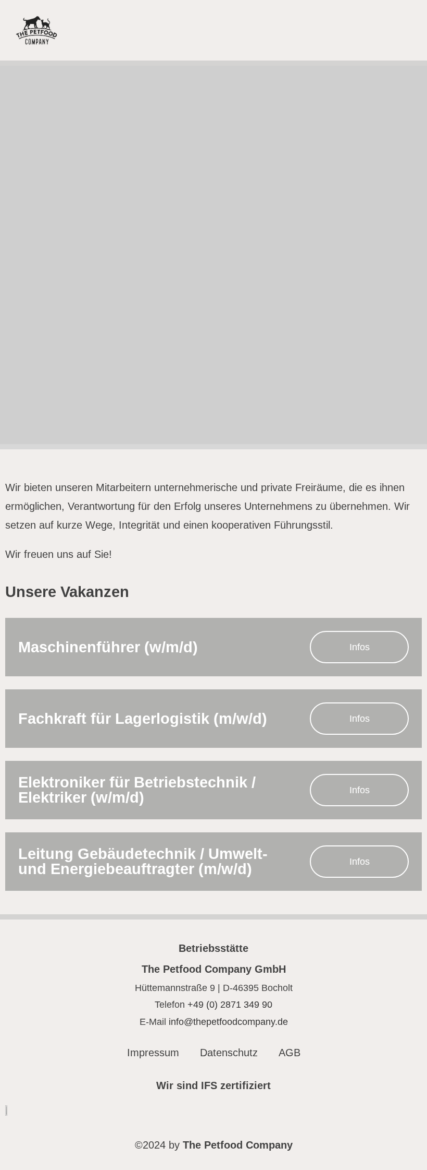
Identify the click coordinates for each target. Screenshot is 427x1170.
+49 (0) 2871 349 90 (229, 1004)
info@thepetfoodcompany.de (228, 1022)
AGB (289, 1052)
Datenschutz (229, 1052)
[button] (401, 30)
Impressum (153, 1052)
